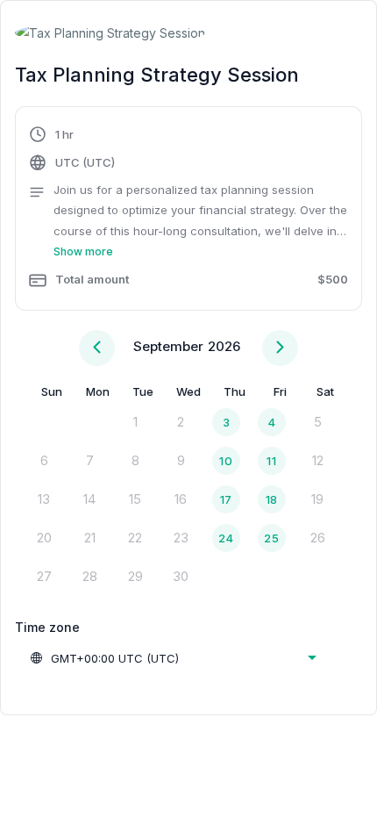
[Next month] (280, 348)
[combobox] (173, 658)
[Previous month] (97, 348)
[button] (188, 210)
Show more (83, 251)
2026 (224, 346)
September (168, 346)
